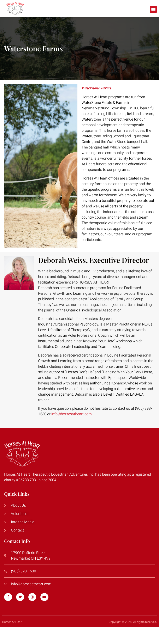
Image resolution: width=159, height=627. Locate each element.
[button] (153, 9)
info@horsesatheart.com (71, 414)
